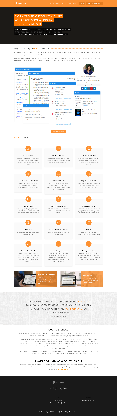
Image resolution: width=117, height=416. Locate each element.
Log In (82, 3)
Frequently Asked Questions (58, 403)
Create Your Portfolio (94, 3)
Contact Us (58, 400)
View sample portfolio (58, 131)
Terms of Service (73, 412)
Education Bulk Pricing (69, 3)
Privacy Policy (64, 412)
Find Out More (62, 369)
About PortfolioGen (54, 3)
